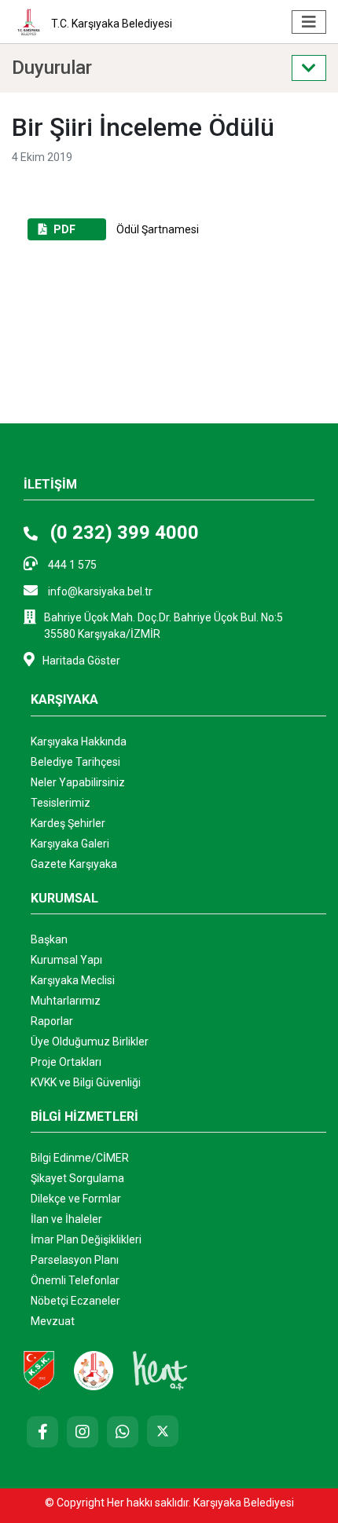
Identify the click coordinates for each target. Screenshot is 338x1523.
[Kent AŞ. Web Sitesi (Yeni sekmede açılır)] (160, 1370)
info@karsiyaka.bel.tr (99, 591)
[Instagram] (82, 1432)
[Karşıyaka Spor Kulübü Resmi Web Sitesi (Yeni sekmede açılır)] (39, 1370)
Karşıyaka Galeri (70, 843)
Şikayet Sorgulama (77, 1178)
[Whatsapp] (122, 1432)
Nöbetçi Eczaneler (75, 1300)
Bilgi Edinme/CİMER (80, 1157)
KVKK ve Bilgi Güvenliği (86, 1082)
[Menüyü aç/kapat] (309, 22)
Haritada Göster (81, 660)
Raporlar (52, 1021)
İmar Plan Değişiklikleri (86, 1239)
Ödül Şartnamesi (126, 229)
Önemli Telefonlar (75, 1280)
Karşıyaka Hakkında (79, 741)
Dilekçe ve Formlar (76, 1198)
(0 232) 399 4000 (122, 533)
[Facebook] (42, 1432)
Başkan (49, 939)
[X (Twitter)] (162, 1431)
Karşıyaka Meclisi (73, 980)
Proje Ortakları (66, 1062)
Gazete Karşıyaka (74, 864)
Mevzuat (53, 1321)
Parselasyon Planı (75, 1260)
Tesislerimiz (60, 802)
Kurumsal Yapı (66, 960)
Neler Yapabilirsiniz (78, 782)
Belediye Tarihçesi (75, 762)
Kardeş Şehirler (68, 823)
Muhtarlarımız (66, 1000)
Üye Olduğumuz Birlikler (90, 1041)
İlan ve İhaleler (66, 1219)
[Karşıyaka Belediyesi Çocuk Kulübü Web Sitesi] (93, 1370)
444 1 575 (71, 564)
